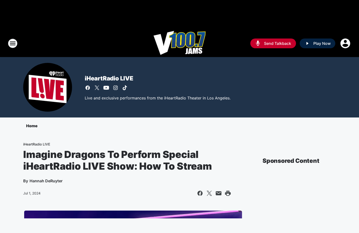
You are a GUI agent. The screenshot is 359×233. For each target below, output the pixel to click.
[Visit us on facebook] (88, 88)
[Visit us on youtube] (106, 88)
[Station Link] (179, 43)
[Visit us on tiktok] (125, 88)
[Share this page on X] (209, 193)
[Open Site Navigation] (13, 43)
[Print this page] (227, 193)
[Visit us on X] (97, 88)
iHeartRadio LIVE (109, 78)
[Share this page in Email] (218, 193)
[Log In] (345, 43)
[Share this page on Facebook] (200, 193)
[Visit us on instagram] (115, 88)
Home (32, 125)
